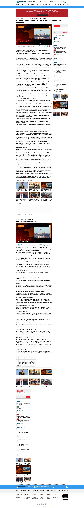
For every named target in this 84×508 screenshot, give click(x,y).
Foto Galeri (45, 4)
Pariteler (38, 6)
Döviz (55, 6)
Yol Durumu (58, 490)
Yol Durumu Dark (18, 495)
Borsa (47, 6)
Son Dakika (18, 4)
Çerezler (42, 506)
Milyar (23, 365)
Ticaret (26, 365)
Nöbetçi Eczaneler (27, 497)
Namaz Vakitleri (23, 490)
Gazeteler (59, 4)
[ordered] (28, 214)
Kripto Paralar (65, 490)
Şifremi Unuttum (55, 497)
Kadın (40, 4)
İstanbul (24, 180)
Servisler (23, 4)
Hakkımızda (31, 506)
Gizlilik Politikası (38, 506)
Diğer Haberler (51, 6)
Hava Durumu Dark (19, 494)
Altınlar (31, 6)
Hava (20, 180)
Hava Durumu (35, 490)
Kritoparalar (43, 6)
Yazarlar (54, 4)
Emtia (58, 6)
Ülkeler (33, 365)
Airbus (18, 180)
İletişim (35, 506)
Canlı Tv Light (18, 497)
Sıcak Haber (49, 499)
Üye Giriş (54, 494)
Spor (37, 4)
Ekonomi (32, 4)
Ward (31, 180)
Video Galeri (49, 495)
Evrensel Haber (18, 18)
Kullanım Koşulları (48, 506)
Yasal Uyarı (52, 506)
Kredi (61, 6)
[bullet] (29, 214)
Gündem (28, 4)
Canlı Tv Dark (26, 494)
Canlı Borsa (23, 6)
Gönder (19, 214)
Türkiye (28, 180)
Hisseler (35, 6)
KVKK (44, 506)
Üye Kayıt (54, 495)
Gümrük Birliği (19, 365)
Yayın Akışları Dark (27, 495)
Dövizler (28, 6)
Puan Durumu (42, 490)
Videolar (50, 4)
